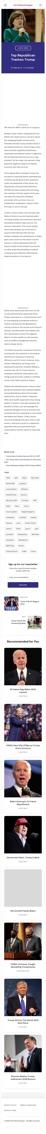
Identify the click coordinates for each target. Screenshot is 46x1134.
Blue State (35, 478)
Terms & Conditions (28, 1105)
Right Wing (10, 546)
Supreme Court (11, 551)
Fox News (25, 500)
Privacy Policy (10, 1105)
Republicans (23, 540)
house (26, 506)
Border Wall (10, 484)
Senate (21, 546)
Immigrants (10, 517)
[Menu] (5, 5)
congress (22, 484)
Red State (35, 534)
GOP (35, 500)
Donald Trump (11, 495)
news (18, 523)
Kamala (33, 517)
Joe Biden (22, 517)
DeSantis (24, 489)
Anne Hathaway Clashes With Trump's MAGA (23, 465)
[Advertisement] (23, 101)
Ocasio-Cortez (30, 523)
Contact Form (10, 1110)
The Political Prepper (23, 5)
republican (10, 540)
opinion (9, 529)
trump (33, 551)
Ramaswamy (22, 534)
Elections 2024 (11, 500)
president (9, 534)
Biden (24, 478)
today (24, 551)
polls (36, 529)
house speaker (11, 512)
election (24, 495)
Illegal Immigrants (28, 512)
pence (27, 529)
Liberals (9, 523)
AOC (16, 478)
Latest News (23, 48)
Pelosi (18, 529)
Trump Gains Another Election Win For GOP (23, 456)
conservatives (11, 489)
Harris (17, 506)
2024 (8, 478)
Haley (8, 506)
